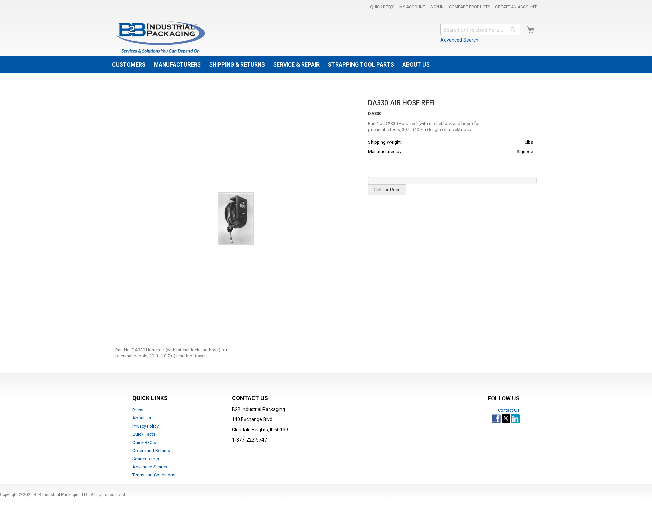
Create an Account (516, 7)
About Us (141, 417)
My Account (412, 7)
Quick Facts (144, 434)
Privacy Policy (145, 426)
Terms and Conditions (153, 475)
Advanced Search (459, 40)
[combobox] (480, 29)
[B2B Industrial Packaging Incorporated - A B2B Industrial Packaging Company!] (160, 37)
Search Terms (145, 458)
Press (137, 409)
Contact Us (509, 410)
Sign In (437, 7)
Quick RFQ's (382, 7)
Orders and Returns (151, 450)
